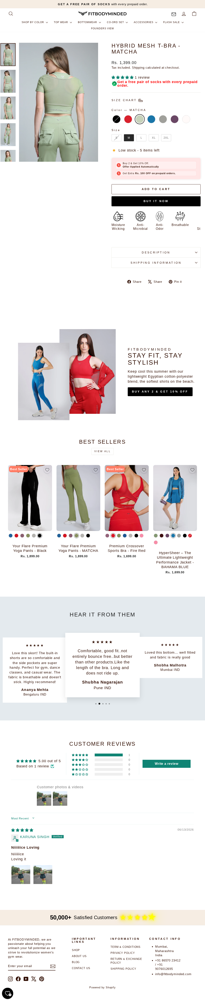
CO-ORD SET (116, 22)
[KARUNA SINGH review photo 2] (42, 874)
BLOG (76, 962)
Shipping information (156, 262)
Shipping (138, 67)
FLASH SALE (172, 22)
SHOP (76, 950)
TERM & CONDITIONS (126, 946)
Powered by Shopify (102, 987)
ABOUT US (79, 956)
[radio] (117, 119)
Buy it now (156, 201)
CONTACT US (81, 968)
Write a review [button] (166, 763)
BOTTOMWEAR (88, 22)
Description (156, 252)
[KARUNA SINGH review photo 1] (20, 874)
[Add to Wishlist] (47, 470)
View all (102, 451)
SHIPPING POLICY (123, 968)
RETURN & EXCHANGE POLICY (126, 960)
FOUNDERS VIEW (102, 28)
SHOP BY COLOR (33, 22)
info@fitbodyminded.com (173, 974)
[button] (123, 77)
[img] (22, 830)
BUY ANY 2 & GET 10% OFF (160, 391)
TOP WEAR (61, 22)
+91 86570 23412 (168, 960)
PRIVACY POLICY (123, 952)
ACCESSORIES (144, 22)
